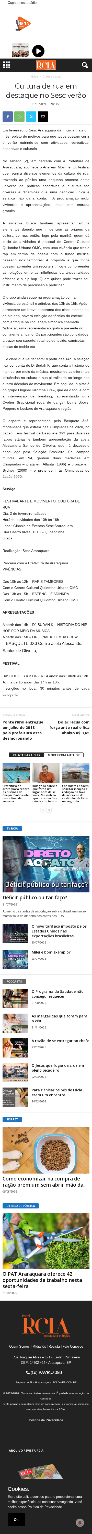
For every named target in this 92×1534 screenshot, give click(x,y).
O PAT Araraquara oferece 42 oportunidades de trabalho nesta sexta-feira (42, 1280)
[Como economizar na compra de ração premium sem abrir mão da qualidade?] (46, 1150)
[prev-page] (42, 810)
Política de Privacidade (46, 1420)
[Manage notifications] (80, 1523)
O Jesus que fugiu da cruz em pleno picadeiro (58, 1068)
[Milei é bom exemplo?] (15, 959)
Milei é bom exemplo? (51, 952)
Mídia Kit (39, 1346)
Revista (54, 1346)
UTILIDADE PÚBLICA (20, 1206)
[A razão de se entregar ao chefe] (15, 1047)
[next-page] (49, 810)
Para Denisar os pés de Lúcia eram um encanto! (57, 1092)
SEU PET (12, 1119)
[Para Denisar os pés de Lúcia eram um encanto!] (15, 1097)
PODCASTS (14, 981)
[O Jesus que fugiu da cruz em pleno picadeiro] (15, 1072)
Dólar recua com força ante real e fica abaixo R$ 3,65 (69, 727)
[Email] (43, 116)
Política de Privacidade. (45, 1507)
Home (34, 76)
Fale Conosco (73, 1346)
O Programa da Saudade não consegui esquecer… (58, 994)
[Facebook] (8, 116)
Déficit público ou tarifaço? (35, 897)
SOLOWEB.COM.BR (64, 1382)
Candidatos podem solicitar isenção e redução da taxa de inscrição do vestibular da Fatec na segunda (75, 793)
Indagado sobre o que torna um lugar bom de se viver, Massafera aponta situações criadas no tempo (44, 793)
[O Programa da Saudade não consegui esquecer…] (15, 998)
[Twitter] (31, 116)
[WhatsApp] (19, 116)
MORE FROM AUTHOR (64, 755)
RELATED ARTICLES (26, 755)
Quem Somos (19, 1346)
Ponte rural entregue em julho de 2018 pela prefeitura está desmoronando (23, 730)
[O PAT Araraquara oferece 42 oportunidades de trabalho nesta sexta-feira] (46, 1241)
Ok (16, 1520)
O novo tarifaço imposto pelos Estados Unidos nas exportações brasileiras (59, 931)
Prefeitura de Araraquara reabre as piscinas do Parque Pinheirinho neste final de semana (16, 793)
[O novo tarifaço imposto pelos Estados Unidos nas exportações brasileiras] (15, 933)
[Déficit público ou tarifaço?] (46, 864)
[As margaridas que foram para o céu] (15, 1023)
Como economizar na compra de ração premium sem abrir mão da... (44, 1181)
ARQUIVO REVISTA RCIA (26, 1450)
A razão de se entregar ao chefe (60, 1040)
